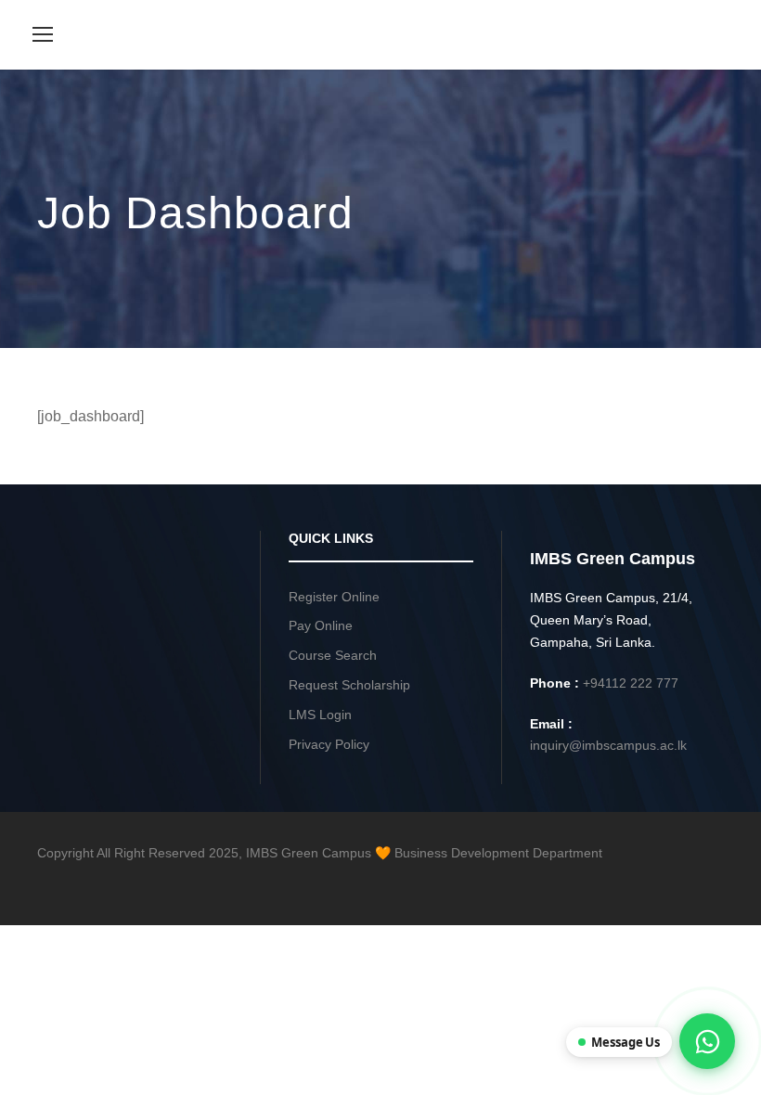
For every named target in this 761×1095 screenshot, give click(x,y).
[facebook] (587, 880)
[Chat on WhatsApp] (707, 1041)
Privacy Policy (329, 744)
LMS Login (320, 714)
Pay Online (321, 625)
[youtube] (684, 880)
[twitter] (652, 880)
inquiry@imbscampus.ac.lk (608, 745)
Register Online (334, 596)
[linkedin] (619, 880)
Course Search (333, 655)
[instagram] (717, 880)
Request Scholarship (349, 684)
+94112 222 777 (630, 683)
